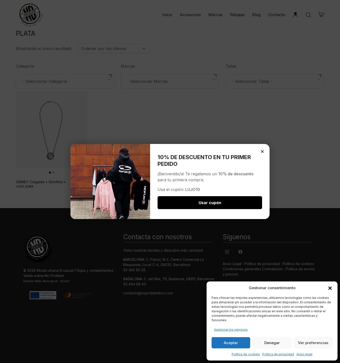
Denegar (272, 342)
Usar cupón (210, 202)
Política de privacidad (278, 354)
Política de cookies (246, 354)
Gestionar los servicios (231, 329)
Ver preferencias (313, 342)
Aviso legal (304, 354)
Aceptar (231, 342)
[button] (330, 287)
